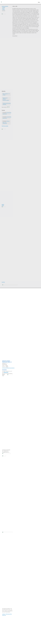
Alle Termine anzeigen (5, 125)
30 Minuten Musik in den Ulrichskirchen (6, 122)
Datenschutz (4, 615)
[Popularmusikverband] (1, 2)
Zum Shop (3, 282)
